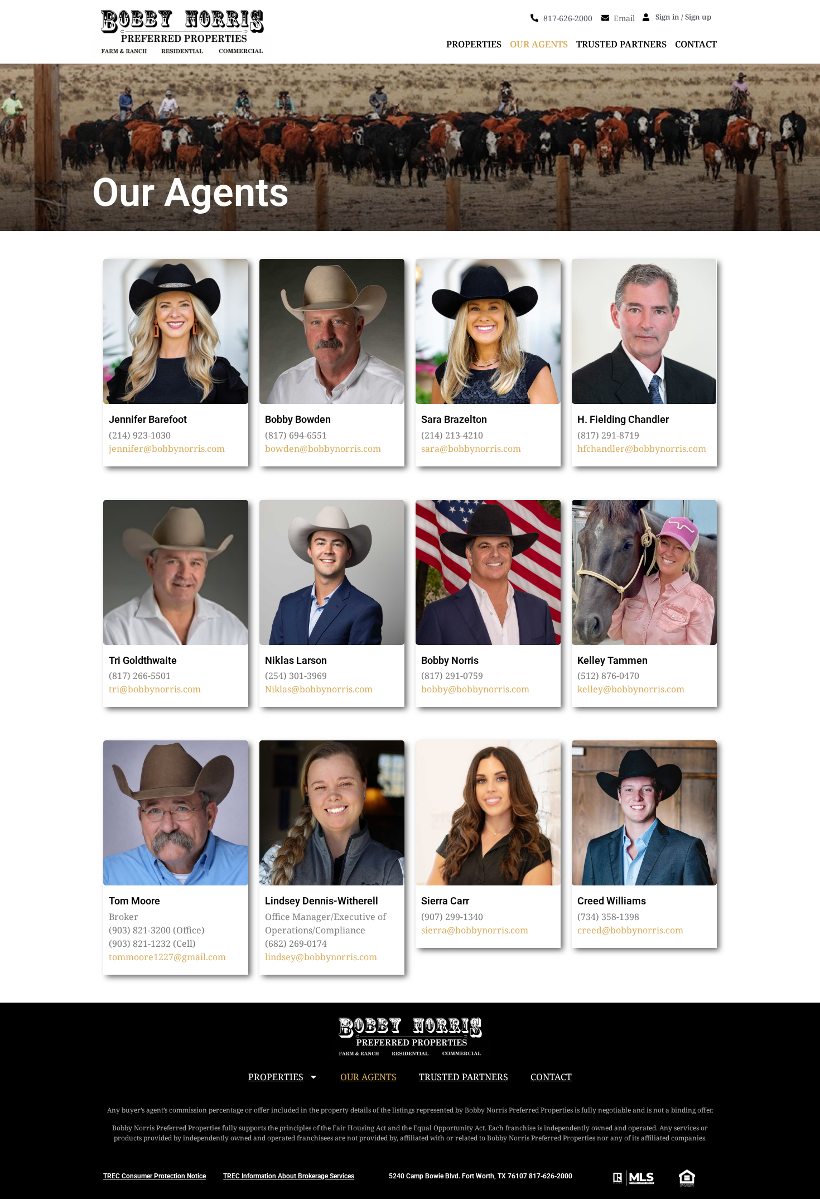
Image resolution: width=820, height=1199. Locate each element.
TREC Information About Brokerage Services (288, 1176)
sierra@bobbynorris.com (474, 930)
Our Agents (539, 44)
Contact (696, 44)
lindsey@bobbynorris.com (321, 957)
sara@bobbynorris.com (471, 448)
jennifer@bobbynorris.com (167, 448)
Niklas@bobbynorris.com (319, 689)
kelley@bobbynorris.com (630, 689)
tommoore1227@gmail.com (167, 957)
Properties (473, 44)
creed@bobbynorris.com (630, 930)
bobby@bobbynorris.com (475, 689)
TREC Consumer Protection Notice (154, 1176)
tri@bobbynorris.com (155, 689)
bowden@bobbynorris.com (323, 448)
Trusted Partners (621, 44)
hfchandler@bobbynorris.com (641, 448)
